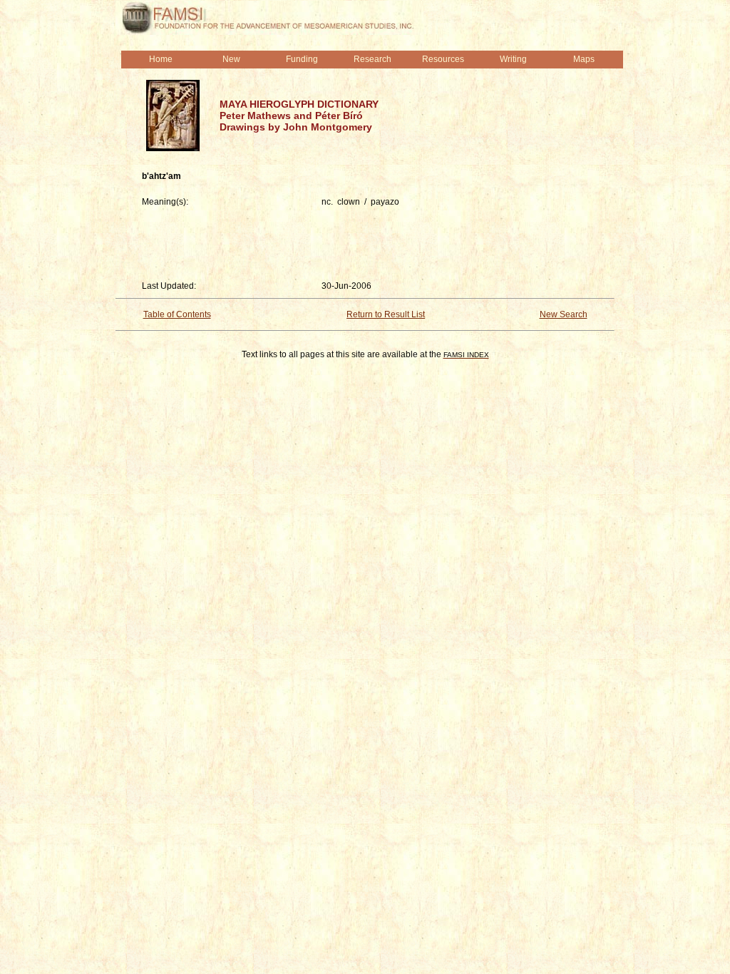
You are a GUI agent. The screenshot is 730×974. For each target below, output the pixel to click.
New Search (563, 314)
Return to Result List (385, 314)
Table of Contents (177, 314)
